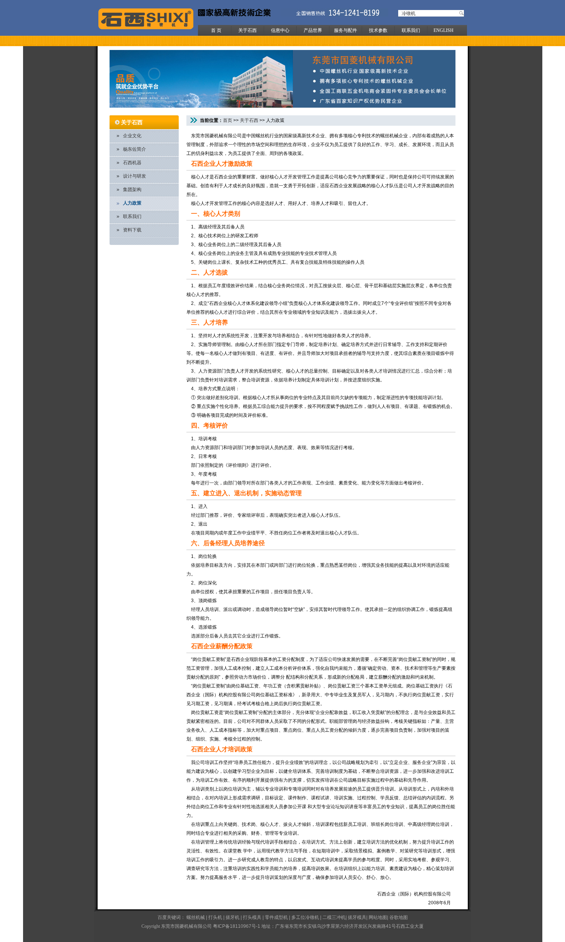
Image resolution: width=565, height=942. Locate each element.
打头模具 (252, 917)
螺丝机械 (195, 917)
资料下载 (132, 230)
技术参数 (378, 30)
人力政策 (132, 203)
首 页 (216, 30)
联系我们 (411, 30)
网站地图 (378, 917)
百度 (162, 917)
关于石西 (247, 30)
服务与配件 (345, 30)
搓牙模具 (357, 917)
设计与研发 (134, 176)
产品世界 (313, 30)
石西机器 (132, 162)
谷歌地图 (398, 917)
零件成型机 (276, 917)
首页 (227, 120)
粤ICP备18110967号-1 (236, 926)
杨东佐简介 (134, 149)
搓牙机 (232, 917)
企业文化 (132, 135)
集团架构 (132, 189)
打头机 (215, 917)
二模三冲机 (334, 917)
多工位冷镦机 (305, 917)
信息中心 (280, 30)
